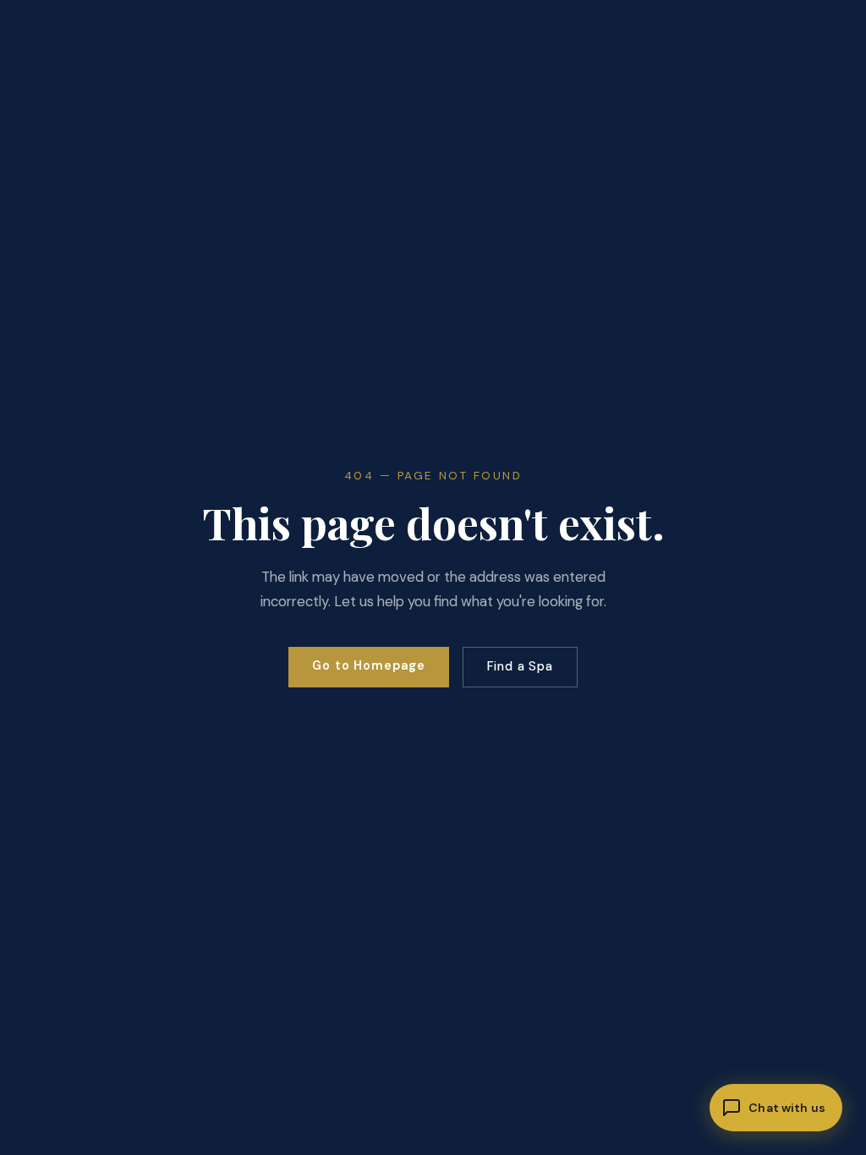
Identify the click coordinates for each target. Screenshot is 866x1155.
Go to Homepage (368, 665)
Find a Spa (520, 666)
